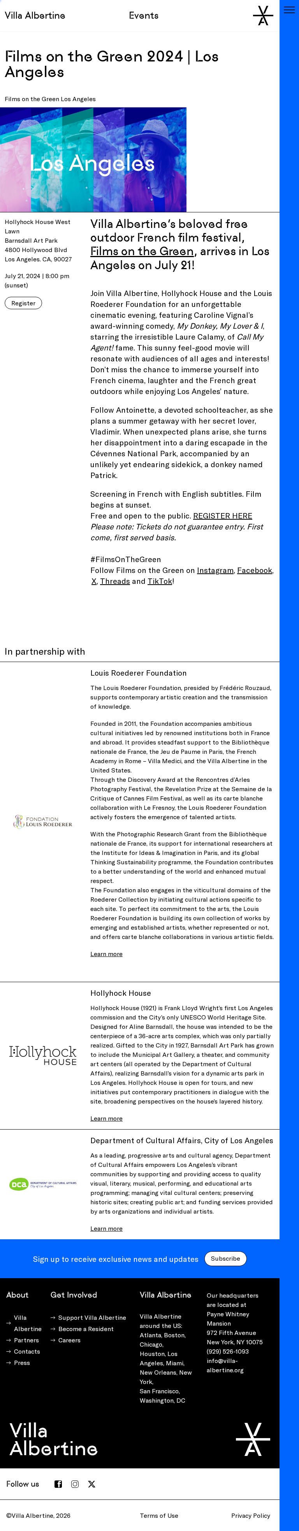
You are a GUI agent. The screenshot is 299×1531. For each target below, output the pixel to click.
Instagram (215, 570)
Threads (115, 580)
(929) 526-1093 (228, 1351)
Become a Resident (86, 1328)
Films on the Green (142, 251)
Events (143, 15)
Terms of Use (159, 1515)
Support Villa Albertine (92, 1317)
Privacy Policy (250, 1515)
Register (23, 303)
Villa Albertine (35, 15)
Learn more (106, 953)
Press (22, 1362)
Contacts (27, 1351)
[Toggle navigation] (289, 9)
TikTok (160, 580)
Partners (26, 1340)
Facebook (254, 570)
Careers (69, 1340)
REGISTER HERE (222, 515)
